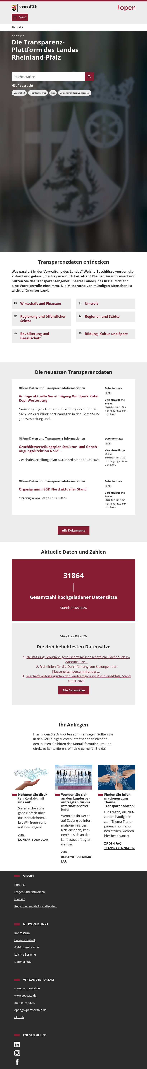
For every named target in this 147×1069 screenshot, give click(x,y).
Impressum (22, 933)
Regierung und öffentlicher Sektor (43, 318)
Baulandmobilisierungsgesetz (74, 92)
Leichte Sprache (25, 955)
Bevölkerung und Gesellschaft (34, 335)
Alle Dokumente (73, 530)
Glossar (19, 899)
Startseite (17, 27)
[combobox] (48, 76)
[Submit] (89, 76)
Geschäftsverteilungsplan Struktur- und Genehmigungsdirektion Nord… (58, 448)
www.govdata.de (25, 996)
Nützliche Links (35, 924)
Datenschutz (23, 962)
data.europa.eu (24, 1003)
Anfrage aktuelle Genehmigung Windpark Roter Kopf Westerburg (59, 398)
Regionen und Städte (102, 316)
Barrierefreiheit (24, 940)
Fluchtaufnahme (38, 92)
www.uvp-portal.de (27, 988)
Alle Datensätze (73, 690)
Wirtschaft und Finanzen (40, 303)
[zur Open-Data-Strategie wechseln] (126, 8)
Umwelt (91, 303)
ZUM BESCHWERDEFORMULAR (76, 856)
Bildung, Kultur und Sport (106, 333)
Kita (53, 92)
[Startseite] (24, 7)
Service (28, 876)
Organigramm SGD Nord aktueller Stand (53, 489)
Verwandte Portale (38, 980)
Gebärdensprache (26, 947)
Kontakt (19, 885)
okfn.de (19, 1017)
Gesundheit (19, 92)
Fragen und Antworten (29, 892)
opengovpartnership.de (30, 1010)
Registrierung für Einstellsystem (35, 906)
